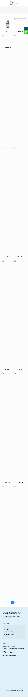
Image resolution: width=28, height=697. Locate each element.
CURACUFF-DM (7, 256)
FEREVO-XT (8, 482)
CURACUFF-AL (8, 47)
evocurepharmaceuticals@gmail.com (11, 655)
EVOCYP (20, 369)
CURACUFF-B (20, 144)
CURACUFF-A (20, 31)
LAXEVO (20, 595)
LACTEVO (8, 595)
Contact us (8, 637)
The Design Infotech (19, 692)
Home (7, 626)
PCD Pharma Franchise (10, 631)
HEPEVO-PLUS (20, 482)
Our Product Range (10, 634)
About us (7, 629)
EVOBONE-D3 (8, 369)
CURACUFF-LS (20, 256)
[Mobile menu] (26, 3)
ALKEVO (8, 31)
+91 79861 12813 (8, 652)
